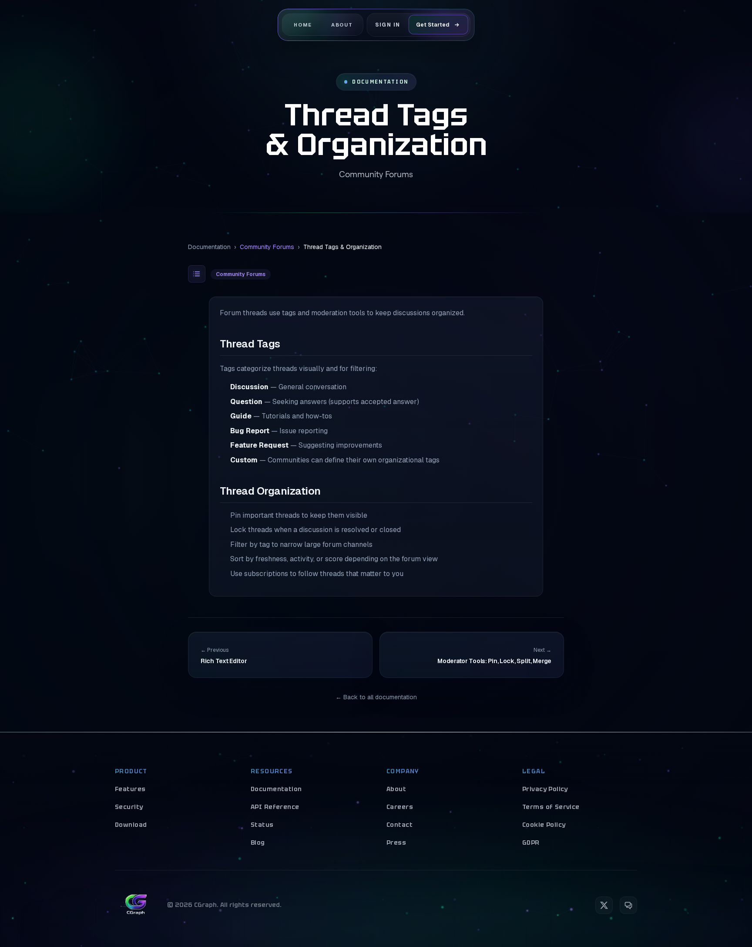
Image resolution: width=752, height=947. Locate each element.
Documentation (209, 247)
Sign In (387, 24)
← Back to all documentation (376, 697)
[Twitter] (604, 905)
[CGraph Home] (136, 905)
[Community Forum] (628, 905)
